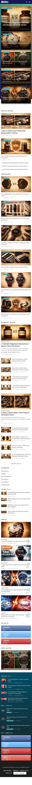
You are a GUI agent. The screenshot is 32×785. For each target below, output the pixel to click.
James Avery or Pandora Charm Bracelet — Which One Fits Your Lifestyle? (15, 615)
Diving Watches (6, 34)
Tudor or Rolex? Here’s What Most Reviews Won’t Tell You (13, 132)
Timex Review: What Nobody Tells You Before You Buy (15, 163)
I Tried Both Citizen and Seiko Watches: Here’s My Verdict (20, 428)
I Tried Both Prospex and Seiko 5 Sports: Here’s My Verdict (21, 386)
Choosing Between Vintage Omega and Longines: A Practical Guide (15, 590)
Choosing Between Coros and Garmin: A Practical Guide (15, 194)
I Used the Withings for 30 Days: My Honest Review (15, 541)
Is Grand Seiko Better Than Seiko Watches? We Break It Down (21, 455)
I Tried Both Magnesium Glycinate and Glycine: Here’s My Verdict (15, 345)
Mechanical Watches (7, 8)
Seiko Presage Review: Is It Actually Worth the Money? (19, 499)
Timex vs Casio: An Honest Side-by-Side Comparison (14, 166)
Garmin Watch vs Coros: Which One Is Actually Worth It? (16, 290)
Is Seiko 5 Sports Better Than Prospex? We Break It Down (15, 414)
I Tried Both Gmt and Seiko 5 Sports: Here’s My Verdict (20, 377)
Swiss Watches (6, 52)
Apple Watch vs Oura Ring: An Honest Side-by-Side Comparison (15, 315)
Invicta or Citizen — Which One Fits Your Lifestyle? (20, 446)
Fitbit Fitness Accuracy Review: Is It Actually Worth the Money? (15, 219)
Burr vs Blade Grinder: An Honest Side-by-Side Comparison (14, 157)
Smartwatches (6, 178)
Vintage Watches (6, 70)
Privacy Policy (24, 770)
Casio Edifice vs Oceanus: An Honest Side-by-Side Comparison (21, 437)
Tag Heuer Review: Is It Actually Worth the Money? (16, 717)
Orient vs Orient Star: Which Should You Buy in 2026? (19, 360)
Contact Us (9, 773)
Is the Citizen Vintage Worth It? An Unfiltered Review (15, 169)
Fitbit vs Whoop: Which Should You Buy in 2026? (14, 267)
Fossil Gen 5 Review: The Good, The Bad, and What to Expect (15, 243)
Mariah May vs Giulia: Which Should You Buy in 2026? (17, 709)
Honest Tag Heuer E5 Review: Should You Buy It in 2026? (15, 565)
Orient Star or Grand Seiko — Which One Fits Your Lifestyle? (20, 369)
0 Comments (16, 712)
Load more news (15, 463)
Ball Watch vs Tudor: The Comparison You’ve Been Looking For (18, 505)
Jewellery (3, 474)
